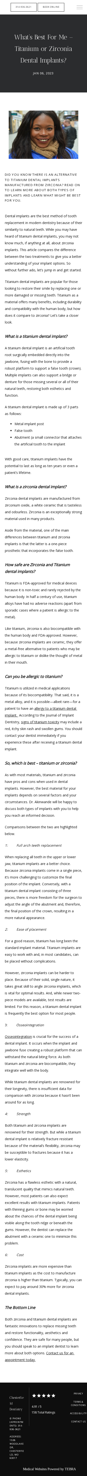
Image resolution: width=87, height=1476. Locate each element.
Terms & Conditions (78, 1403)
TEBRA (70, 1469)
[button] (80, 8)
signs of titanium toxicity (40, 722)
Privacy (78, 1393)
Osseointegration (18, 1036)
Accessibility (78, 1413)
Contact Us (78, 1421)
